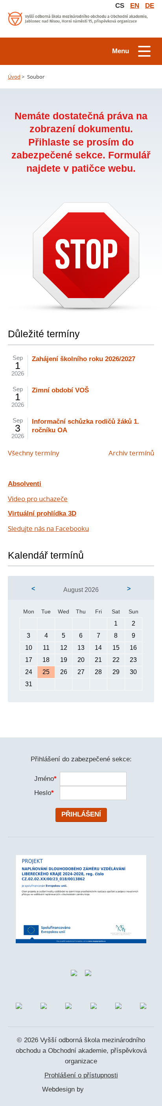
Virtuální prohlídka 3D (42, 513)
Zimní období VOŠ (60, 390)
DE (149, 5)
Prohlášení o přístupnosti (81, 1075)
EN (134, 5)
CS (119, 5)
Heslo (43, 793)
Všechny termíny (33, 453)
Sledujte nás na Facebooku (48, 528)
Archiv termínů (131, 453)
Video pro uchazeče (38, 498)
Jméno (43, 778)
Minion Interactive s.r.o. (103, 1090)
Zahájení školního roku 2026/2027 (83, 359)
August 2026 (81, 589)
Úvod (14, 76)
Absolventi (24, 483)
